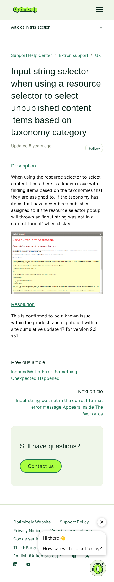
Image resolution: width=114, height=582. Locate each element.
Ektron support (73, 55)
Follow (94, 148)
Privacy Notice (27, 530)
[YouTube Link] (28, 564)
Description (23, 166)
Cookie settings (28, 539)
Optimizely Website (32, 522)
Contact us (41, 466)
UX (98, 55)
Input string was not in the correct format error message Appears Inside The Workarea (59, 407)
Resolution (23, 304)
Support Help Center (31, 55)
